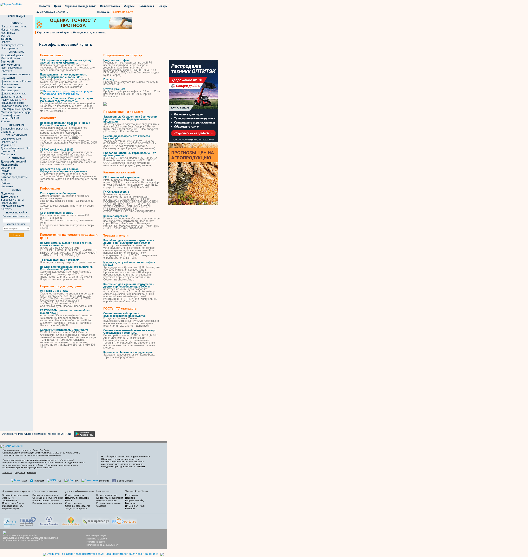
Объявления (146, 6)
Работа (5, 183)
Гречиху (108, 79)
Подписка (103, 12)
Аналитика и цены (16, 491)
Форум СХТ (8, 145)
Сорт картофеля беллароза (58, 193)
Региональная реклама (108, 503)
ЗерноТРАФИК (10, 118)
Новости (44, 6)
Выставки (7, 186)
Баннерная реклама (106, 495)
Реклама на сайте (95, 542)
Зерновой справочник (14, 128)
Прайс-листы (9, 202)
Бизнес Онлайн (125, 480)
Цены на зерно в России (16, 81)
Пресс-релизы (9, 48)
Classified (101, 506)
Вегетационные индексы (16, 109)
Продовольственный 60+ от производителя (129, 154)
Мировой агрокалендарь (16, 112)
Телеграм (39, 480)
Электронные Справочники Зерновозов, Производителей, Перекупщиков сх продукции (130, 119)
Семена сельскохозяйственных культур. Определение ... (130, 331)
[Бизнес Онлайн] (49, 520)
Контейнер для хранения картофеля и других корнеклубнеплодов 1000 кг (128, 241)
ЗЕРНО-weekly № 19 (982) (56, 149)
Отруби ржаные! (114, 89)
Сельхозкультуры (74, 495)
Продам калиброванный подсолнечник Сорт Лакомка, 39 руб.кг (66, 268)
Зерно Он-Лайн (136, 491)
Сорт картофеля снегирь (56, 212)
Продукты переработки (77, 498)
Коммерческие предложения (47, 503)
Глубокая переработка (14, 105)
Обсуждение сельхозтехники (47, 498)
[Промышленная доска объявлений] (28, 521)
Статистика (8, 154)
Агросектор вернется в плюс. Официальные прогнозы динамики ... (65, 170)
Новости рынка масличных (10, 31)
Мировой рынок (10, 58)
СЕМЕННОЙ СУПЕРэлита (64, 329)
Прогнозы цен (9, 84)
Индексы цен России (13, 503)
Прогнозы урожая (11, 67)
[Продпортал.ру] (124, 520)
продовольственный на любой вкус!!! (65, 311)
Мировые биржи (11, 87)
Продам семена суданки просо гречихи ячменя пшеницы (66, 244)
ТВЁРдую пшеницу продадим (59, 259)
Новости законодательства (12, 43)
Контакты (6, 209)
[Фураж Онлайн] (71, 520)
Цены (57, 6)
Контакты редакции (96, 535)
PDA (76, 480)
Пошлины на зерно (12, 102)
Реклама (31, 472)
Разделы (6, 173)
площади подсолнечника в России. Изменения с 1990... (65, 124)
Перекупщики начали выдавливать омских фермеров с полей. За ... (63, 76)
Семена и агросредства (77, 506)
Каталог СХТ (9, 151)
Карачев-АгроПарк (115, 216)
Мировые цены (10, 90)
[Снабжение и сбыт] (10, 521)
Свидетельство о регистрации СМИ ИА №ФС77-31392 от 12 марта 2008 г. (41, 452)
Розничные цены (13, 99)
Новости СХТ (9, 142)
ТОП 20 (5, 35)
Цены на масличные (13, 93)
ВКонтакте (104, 480)
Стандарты (7, 131)
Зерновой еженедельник (80, 6)
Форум (5, 170)
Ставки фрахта (10, 115)
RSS (59, 480)
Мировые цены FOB (12, 506)
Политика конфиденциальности (102, 545)
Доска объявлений (79, 491)
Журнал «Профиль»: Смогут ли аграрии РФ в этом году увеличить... (66, 99)
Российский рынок (12, 55)
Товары (162, 6)
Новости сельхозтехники (45, 500)
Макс (24, 480)
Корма (68, 500)
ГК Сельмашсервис (116, 191)
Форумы (129, 6)
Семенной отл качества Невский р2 (126, 137)
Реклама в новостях (107, 500)
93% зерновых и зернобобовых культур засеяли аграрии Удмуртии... (66, 61)
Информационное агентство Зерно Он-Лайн (25, 450)
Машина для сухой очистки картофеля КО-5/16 (129, 263)
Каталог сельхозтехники (45, 495)
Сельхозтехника (110, 6)
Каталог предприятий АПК (14, 178)
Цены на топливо (11, 96)
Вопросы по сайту (134, 500)
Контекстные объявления (109, 498)
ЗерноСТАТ (8, 498)
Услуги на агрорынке (76, 508)
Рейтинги (6, 70)
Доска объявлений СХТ (15, 148)
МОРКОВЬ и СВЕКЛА (54, 291)
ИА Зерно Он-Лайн (135, 506)
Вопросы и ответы (12, 199)
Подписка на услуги (96, 538)
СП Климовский (121, 177)
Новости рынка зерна (14, 26)
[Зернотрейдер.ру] (96, 520)
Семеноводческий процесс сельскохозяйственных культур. (124, 314)
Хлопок (5, 121)
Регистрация (131, 495)
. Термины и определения (128, 352)
